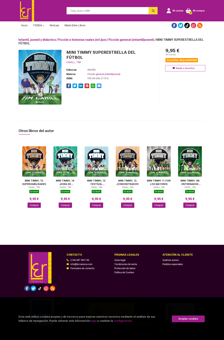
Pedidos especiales (173, 264)
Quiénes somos (171, 260)
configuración (123, 320)
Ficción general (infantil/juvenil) (132, 39)
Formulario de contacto (82, 268)
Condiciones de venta (125, 264)
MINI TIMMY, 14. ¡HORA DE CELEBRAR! (65, 182)
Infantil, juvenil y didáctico (38, 39)
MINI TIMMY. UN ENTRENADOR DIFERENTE (190, 182)
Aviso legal (119, 260)
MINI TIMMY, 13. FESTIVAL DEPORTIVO (96, 182)
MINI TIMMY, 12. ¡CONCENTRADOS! (128, 182)
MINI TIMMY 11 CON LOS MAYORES (159, 182)
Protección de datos (124, 268)
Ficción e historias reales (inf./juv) (82, 39)
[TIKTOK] (187, 25)
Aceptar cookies (188, 318)
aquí (93, 320)
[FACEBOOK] (174, 25)
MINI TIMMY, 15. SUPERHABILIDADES (34, 182)
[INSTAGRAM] (193, 25)
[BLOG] (200, 25)
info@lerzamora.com (81, 264)
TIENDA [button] (38, 25)
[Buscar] (153, 10)
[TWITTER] (180, 25)
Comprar (34, 205)
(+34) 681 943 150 (80, 260)
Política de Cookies (124, 272)
